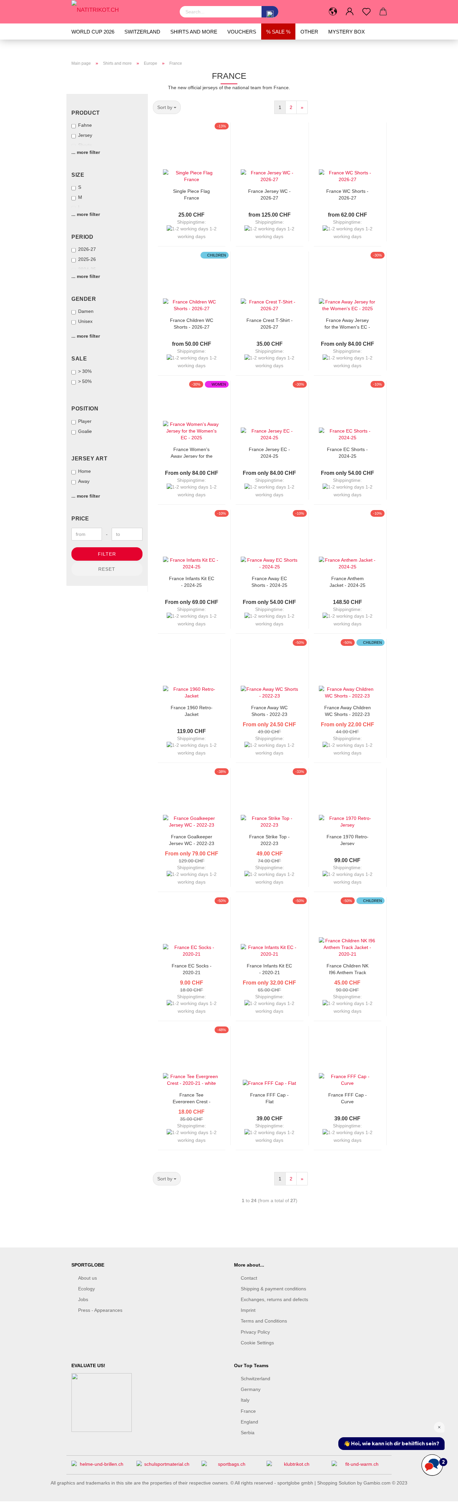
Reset (106, 569)
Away (84, 481)
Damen (86, 311)
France (248, 1411)
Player (85, 421)
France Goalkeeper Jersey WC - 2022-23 (191, 839)
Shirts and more (193, 32)
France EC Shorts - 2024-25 (347, 452)
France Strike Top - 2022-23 (269, 839)
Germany (251, 1389)
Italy (245, 1400)
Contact (249, 1278)
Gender (83, 299)
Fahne (85, 125)
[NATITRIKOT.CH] (120, 10)
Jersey (85, 135)
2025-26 (87, 259)
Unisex (85, 321)
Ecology (86, 1288)
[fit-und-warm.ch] (359, 1466)
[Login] (349, 11)
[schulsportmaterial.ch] (163, 1466)
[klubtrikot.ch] (294, 1466)
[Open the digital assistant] (432, 1465)
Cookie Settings (257, 1342)
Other (309, 32)
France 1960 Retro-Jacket (192, 710)
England (249, 1422)
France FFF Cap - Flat (269, 1097)
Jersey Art (89, 458)
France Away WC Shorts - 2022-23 (269, 710)
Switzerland (142, 32)
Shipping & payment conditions (273, 1288)
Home (84, 471)
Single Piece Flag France (191, 194)
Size (77, 175)
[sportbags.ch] (229, 1466)
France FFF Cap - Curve (347, 1097)
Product (85, 113)
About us (87, 1278)
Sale (79, 358)
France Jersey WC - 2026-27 (269, 194)
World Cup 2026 (92, 32)
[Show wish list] (366, 11)
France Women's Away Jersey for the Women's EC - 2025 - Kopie (191, 452)
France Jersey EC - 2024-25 (269, 452)
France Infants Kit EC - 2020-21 (269, 968)
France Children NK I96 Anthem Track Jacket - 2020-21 (347, 968)
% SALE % (278, 32)
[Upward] (440, 1498)
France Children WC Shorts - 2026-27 (191, 323)
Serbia (247, 1432)
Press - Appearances (100, 1310)
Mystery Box (346, 32)
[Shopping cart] (383, 11)
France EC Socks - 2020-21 (192, 968)
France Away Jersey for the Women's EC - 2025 (347, 323)
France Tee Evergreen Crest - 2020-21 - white (192, 1097)
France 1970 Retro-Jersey (347, 839)
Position (84, 408)
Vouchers (241, 32)
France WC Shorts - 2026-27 (347, 194)
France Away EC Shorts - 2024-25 (269, 581)
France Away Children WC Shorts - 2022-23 (347, 710)
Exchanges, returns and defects (274, 1299)
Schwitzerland (255, 1378)
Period (82, 237)
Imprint (248, 1310)
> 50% (85, 381)
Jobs (83, 1299)
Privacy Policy (255, 1332)
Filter (107, 554)
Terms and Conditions (264, 1321)
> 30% (85, 371)
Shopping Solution (336, 1483)
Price (80, 518)
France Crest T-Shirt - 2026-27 (269, 323)
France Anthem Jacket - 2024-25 (347, 581)
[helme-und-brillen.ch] (98, 1466)
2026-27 (87, 249)
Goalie (85, 431)
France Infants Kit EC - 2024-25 (191, 581)
